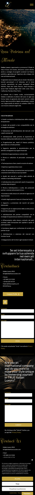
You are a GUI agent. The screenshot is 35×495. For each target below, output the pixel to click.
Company (4, 308)
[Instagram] (5, 302)
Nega (17, 484)
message (4, 320)
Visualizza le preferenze (17, 489)
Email (2, 314)
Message (8, 404)
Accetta (17, 479)
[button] (32, 460)
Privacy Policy (16, 432)
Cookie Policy (13, 492)
